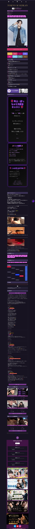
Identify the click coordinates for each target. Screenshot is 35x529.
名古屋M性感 (13, 459)
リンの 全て (33, 201)
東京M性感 (13, 449)
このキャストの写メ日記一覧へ (17, 413)
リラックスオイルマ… (12, 427)
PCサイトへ (17, 443)
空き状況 (26, 269)
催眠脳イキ (23, 427)
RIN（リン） (12, 399)
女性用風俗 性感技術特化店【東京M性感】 (17, 0)
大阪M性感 (13, 454)
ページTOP (17, 437)
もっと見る (17, 384)
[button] (7, 46)
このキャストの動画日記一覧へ (17, 430)
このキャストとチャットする (17, 49)
